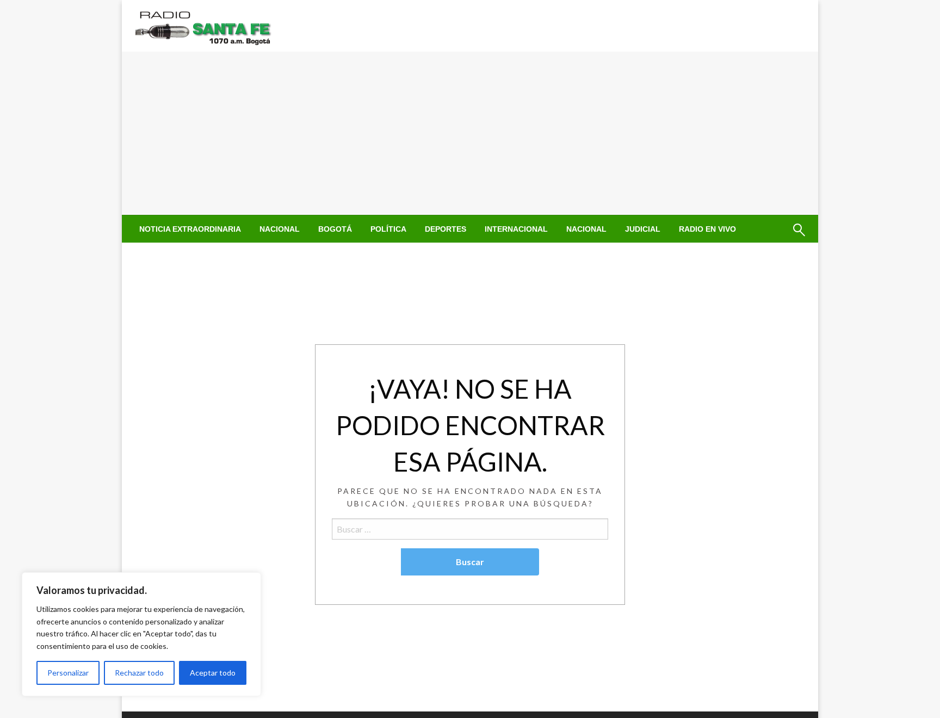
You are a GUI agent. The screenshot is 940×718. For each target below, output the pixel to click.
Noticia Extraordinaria (190, 229)
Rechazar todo (139, 672)
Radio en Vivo (707, 229)
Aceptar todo (213, 672)
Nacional (279, 229)
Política (388, 229)
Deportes (445, 229)
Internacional (516, 229)
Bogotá (335, 229)
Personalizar (68, 672)
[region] (141, 634)
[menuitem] (190, 229)
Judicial (642, 229)
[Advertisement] (470, 133)
